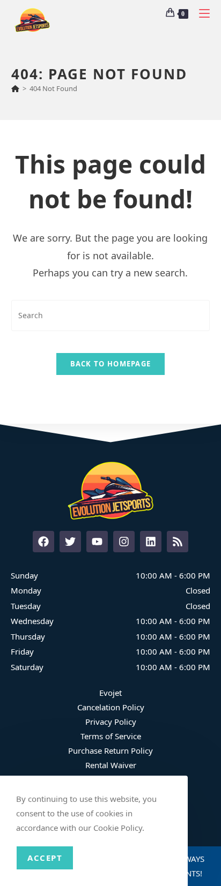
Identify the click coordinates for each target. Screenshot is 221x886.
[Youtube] (97, 541)
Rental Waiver (110, 765)
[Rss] (177, 541)
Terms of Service (110, 736)
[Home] (15, 88)
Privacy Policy (110, 721)
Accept (44, 857)
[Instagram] (124, 541)
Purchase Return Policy (110, 750)
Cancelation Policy (110, 707)
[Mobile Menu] (200, 13)
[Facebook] (43, 541)
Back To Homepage (110, 364)
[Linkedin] (150, 541)
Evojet (110, 692)
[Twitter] (70, 541)
